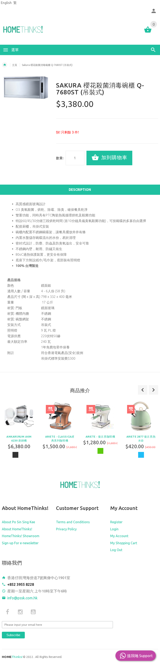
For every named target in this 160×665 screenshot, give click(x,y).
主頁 (14, 65)
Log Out (116, 550)
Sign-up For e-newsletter (20, 543)
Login (114, 529)
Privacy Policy (66, 529)
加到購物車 (113, 157)
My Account (119, 536)
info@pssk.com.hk (22, 598)
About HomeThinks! (17, 529)
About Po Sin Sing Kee (18, 522)
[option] (59, 432)
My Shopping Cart (123, 543)
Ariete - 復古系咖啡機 (100, 436)
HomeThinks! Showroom (20, 536)
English (6, 3)
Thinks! (12, 657)
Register (116, 522)
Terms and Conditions (73, 522)
